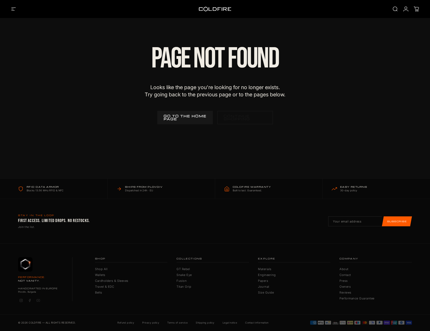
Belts (98, 292)
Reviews (345, 292)
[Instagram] (21, 300)
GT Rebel (183, 269)
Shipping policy (205, 322)
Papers (263, 280)
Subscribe (397, 221)
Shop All (101, 269)
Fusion (182, 280)
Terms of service (177, 322)
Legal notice (230, 322)
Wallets (100, 275)
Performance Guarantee (356, 298)
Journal (263, 286)
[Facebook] (30, 300)
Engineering (267, 275)
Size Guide (266, 292)
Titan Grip (184, 286)
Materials (265, 269)
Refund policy (125, 322)
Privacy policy (150, 322)
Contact (345, 275)
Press (343, 280)
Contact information (256, 322)
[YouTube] (38, 300)
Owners (345, 286)
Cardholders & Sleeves (111, 280)
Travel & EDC (104, 286)
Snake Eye (184, 275)
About (344, 269)
